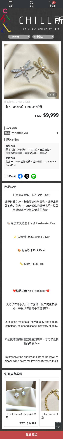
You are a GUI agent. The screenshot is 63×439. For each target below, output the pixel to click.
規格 (7, 133)
